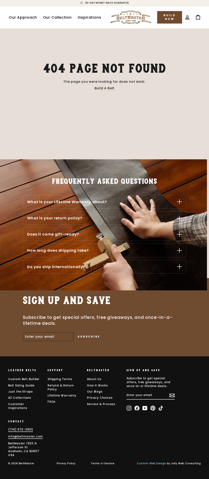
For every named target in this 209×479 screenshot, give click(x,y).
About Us (94, 379)
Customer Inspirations (17, 406)
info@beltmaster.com (25, 436)
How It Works (97, 385)
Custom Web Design (151, 463)
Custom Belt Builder (24, 379)
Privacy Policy (66, 463)
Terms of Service (103, 463)
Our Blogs (94, 392)
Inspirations (89, 17)
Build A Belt (104, 88)
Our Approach (23, 17)
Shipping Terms (60, 379)
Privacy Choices (99, 398)
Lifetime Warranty (62, 395)
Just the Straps (20, 392)
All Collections (19, 398)
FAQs (51, 402)
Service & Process (101, 404)
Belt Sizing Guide (21, 385)
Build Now (169, 17)
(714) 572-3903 (20, 429)
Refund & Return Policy (61, 387)
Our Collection (57, 17)
